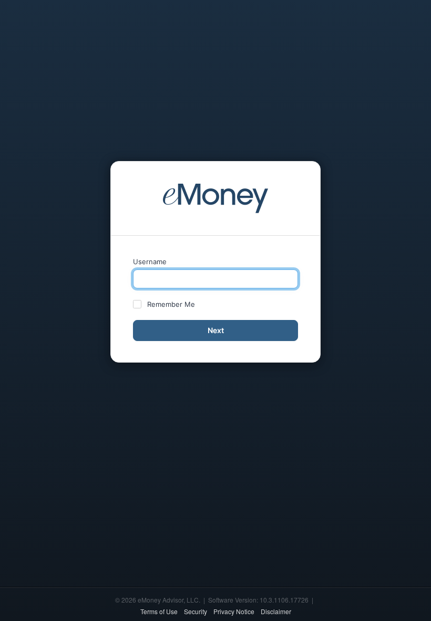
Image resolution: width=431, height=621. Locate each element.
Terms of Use (159, 611)
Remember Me (171, 304)
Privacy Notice (233, 611)
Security (195, 611)
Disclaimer (276, 611)
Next (216, 330)
